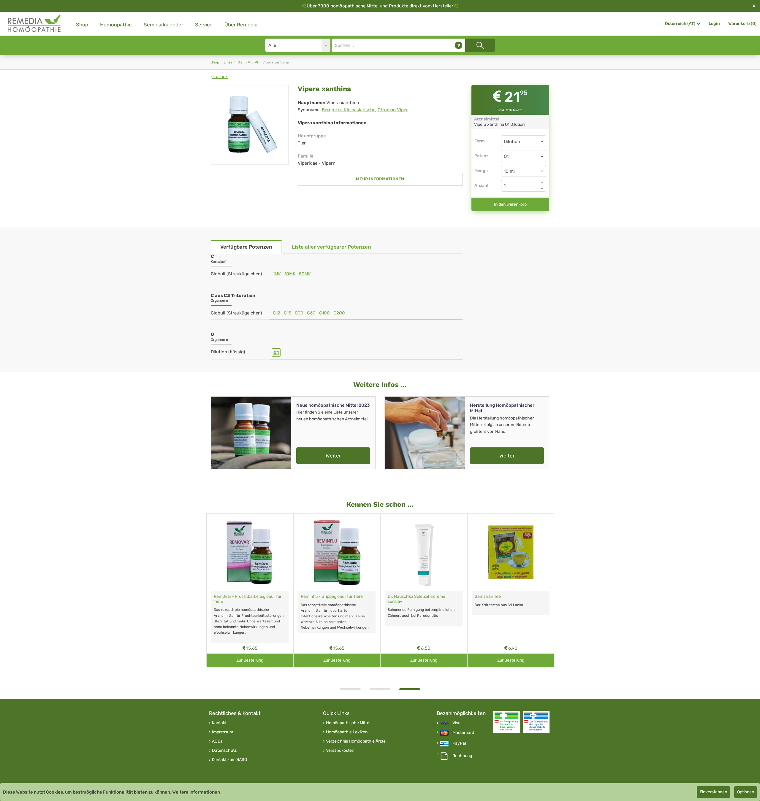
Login (714, 23)
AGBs (217, 741)
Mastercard (463, 733)
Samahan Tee (488, 596)
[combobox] (524, 156)
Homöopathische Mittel (348, 723)
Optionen (745, 791)
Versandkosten (340, 750)
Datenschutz (224, 750)
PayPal (459, 743)
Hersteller (443, 6)
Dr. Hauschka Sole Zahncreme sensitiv (416, 599)
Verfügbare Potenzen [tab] (246, 247)
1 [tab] (350, 689)
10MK (289, 273)
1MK (277, 273)
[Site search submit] (480, 45)
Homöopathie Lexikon (347, 732)
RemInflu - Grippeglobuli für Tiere (332, 596)
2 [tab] (380, 689)
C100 (324, 313)
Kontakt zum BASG (229, 760)
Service (204, 25)
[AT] (34, 24)
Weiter (333, 456)
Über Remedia (240, 25)
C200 (339, 313)
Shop (82, 25)
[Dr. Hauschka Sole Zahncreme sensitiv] (424, 552)
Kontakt (219, 723)
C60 (311, 313)
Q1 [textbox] (506, 156)
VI (256, 62)
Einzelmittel (233, 62)
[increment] (542, 183)
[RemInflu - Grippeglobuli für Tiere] (337, 552)
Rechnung (462, 756)
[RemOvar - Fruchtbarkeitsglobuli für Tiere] (250, 552)
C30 (299, 313)
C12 (276, 313)
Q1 (276, 352)
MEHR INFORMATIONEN (380, 179)
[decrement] (542, 189)
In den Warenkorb (510, 204)
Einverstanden (713, 791)
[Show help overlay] (458, 45)
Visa (456, 723)
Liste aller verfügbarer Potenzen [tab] (331, 247)
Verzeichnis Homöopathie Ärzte (356, 741)
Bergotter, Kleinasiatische (348, 109)
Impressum (222, 732)
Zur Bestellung (249, 660)
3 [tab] (409, 689)
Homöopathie (116, 25)
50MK (305, 273)
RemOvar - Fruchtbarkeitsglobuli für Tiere (247, 599)
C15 (287, 313)
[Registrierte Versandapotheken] (506, 722)
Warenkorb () (742, 23)
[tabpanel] (423, 590)
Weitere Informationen (196, 792)
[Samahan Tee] (511, 552)
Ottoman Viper (393, 109)
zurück (220, 76)
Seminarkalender (163, 25)
